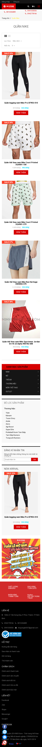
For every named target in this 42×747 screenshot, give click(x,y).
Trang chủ (5, 18)
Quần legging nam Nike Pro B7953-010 (21, 103)
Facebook (5, 700)
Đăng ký (16, 2)
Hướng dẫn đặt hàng (9, 647)
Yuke (8, 413)
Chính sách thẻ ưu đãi (10, 685)
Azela (8, 421)
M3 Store (19, 733)
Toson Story (10, 418)
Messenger (6, 714)
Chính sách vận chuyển (10, 676)
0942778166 (32, 14)
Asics (8, 424)
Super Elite (10, 429)
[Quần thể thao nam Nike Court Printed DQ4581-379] (21, 200)
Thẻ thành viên (7, 661)
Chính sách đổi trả (8, 680)
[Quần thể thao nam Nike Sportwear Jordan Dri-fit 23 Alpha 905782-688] (21, 319)
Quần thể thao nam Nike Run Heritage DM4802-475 (21, 283)
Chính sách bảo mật (9, 690)
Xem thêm (21, 113)
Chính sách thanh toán (10, 671)
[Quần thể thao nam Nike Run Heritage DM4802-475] (21, 260)
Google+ (5, 719)
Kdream (9, 416)
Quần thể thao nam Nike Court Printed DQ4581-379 (21, 223)
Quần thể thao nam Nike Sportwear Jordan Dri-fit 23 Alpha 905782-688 (21, 343)
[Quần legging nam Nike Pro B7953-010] (21, 76)
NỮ (7, 376)
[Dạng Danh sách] (9, 36)
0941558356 (32, 11)
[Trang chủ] (9, 6)
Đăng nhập (7, 2)
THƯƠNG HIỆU (11, 384)
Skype (4, 709)
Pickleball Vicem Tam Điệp (16, 432)
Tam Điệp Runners (13, 435)
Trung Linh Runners (13, 438)
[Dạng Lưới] (5, 36)
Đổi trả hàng (6, 656)
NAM (7, 372)
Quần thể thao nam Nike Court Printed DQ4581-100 (21, 163)
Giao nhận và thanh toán (11, 651)
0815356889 (11, 12)
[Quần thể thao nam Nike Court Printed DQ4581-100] (21, 140)
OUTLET (9, 391)
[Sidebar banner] (21, 559)
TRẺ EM (9, 380)
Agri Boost (10, 427)
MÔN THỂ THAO (12, 388)
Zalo (3, 705)
